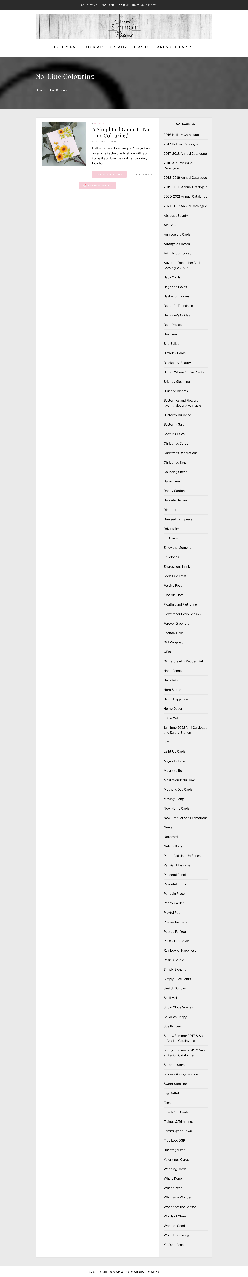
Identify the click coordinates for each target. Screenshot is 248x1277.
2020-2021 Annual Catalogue (185, 196)
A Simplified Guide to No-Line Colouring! (122, 132)
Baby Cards (172, 277)
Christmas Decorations (180, 453)
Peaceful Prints (175, 884)
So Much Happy (175, 1017)
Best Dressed (174, 325)
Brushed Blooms (176, 391)
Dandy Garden (174, 491)
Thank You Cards (176, 1112)
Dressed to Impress (178, 519)
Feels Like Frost (175, 576)
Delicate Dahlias (175, 500)
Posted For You (175, 931)
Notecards (171, 837)
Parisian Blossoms (177, 865)
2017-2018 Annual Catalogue (185, 153)
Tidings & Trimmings (179, 1121)
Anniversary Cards (177, 234)
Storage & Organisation (181, 1074)
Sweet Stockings (176, 1084)
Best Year (171, 334)
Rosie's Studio (174, 960)
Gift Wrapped (173, 642)
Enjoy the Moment (177, 547)
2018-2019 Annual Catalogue (185, 177)
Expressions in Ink (177, 566)
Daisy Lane (172, 481)
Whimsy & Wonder (177, 1197)
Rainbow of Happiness (180, 950)
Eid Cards (171, 538)
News (168, 827)
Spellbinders (173, 1026)
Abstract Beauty (176, 215)
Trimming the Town (178, 1131)
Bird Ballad (171, 343)
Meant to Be (173, 770)
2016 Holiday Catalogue (181, 135)
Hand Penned (174, 671)
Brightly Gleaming (177, 381)
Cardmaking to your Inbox (137, 5)
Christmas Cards (176, 443)
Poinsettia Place (176, 922)
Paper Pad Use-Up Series (182, 856)
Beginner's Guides (177, 315)
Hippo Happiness (176, 699)
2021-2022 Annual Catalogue (185, 206)
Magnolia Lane (174, 761)
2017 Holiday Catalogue (181, 144)
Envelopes (171, 557)
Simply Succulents (177, 979)
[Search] (163, 5)
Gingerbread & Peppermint (183, 661)
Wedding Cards (175, 1169)
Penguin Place (174, 893)
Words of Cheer (175, 1216)
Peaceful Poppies (176, 875)
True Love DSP (174, 1140)
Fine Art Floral (174, 595)
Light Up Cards (175, 751)
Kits (166, 742)
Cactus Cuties (174, 434)
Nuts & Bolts (173, 846)
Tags (167, 1103)
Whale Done (173, 1178)
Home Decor (173, 708)
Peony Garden (174, 903)
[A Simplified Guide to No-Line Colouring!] (64, 144)
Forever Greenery (176, 623)
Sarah (114, 141)
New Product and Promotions (185, 818)
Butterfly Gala (174, 424)
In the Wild (172, 718)
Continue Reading (109, 174)
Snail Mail (171, 998)
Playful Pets (172, 912)
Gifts (167, 652)
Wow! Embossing (176, 1235)
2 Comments (144, 174)
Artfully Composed (177, 253)
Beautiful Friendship (178, 306)
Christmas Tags (175, 462)
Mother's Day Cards (178, 789)
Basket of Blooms (176, 296)
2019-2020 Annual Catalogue (185, 187)
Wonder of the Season (180, 1207)
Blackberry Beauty (177, 363)
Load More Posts (98, 185)
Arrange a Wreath (177, 244)
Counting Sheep (176, 472)
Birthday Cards (175, 353)
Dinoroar (170, 510)
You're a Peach (174, 1245)
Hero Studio (172, 690)
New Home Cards (177, 808)
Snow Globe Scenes (178, 1007)
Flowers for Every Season (182, 614)
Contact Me (89, 5)
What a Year (173, 1188)
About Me (108, 5)
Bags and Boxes (175, 287)
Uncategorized (174, 1150)
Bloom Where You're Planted (185, 372)
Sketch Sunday (175, 988)
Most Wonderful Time (180, 780)
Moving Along (174, 799)
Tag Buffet (171, 1093)
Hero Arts (171, 680)
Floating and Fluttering (180, 604)
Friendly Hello (174, 633)
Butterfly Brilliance (177, 415)
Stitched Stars (174, 1065)
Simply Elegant (175, 969)
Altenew (99, 123)
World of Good (174, 1226)
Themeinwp (152, 1271)
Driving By (171, 529)
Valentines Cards (176, 1159)
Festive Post (173, 585)
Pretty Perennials (176, 941)
